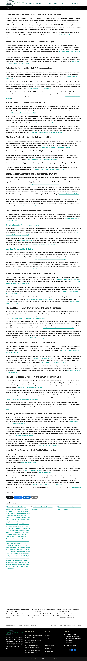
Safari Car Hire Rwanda (49, 645)
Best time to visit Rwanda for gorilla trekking (22, 436)
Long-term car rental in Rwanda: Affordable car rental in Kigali (50, 259)
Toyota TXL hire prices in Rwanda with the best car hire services (58, 328)
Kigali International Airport (25, 240)
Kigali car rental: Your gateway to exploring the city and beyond (22, 399)
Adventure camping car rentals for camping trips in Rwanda (55, 147)
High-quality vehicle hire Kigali (28, 462)
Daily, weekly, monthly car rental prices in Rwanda (25, 269)
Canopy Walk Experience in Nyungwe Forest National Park (40, 299)
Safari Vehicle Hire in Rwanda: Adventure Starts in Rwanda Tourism (45, 132)
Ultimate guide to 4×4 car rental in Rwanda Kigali (23, 113)
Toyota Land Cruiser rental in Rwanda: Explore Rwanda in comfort (28, 318)
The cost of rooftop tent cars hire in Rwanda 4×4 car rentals (42, 159)
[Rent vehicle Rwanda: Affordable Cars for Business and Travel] (18, 557)
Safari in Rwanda (48, 638)
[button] (80, 3)
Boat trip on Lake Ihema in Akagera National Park (48, 445)
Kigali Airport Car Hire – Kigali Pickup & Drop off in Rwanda (21, 625)
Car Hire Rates (48, 648)
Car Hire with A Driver (49, 651)
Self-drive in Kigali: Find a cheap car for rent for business (47, 484)
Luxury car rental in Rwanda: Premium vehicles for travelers (44, 184)
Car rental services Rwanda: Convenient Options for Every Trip (68, 610)
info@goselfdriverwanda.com (72, 645)
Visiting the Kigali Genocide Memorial (34, 470)
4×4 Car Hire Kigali (48, 642)
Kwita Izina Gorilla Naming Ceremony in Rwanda (42, 358)
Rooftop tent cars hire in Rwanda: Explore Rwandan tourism (49, 169)
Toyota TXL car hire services (44, 472)
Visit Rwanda (47, 635)
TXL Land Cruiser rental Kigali (37, 338)
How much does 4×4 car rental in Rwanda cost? (39, 88)
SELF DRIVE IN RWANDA (75, 488)
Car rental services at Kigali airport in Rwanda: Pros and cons (41, 245)
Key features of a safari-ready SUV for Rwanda (48, 123)
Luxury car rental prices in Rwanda (32, 206)
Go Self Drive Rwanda (37, 658)
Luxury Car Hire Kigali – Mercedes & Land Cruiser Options (65, 625)
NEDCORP (55, 658)
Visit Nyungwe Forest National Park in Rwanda (66, 279)
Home (50, 8)
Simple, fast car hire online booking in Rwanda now (29, 387)
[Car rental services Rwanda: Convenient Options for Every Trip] (69, 557)
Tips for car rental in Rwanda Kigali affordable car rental (55, 362)
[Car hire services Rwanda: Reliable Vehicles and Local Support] (43, 557)
